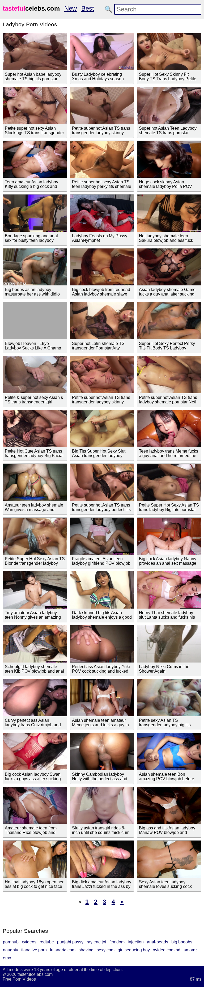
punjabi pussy (70, 942)
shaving (86, 950)
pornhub (11, 942)
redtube (47, 942)
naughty (10, 950)
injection (136, 942)
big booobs (181, 942)
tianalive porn (34, 950)
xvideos (29, 942)
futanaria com (62, 950)
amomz (190, 950)
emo (7, 958)
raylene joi (96, 942)
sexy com (105, 950)
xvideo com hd (166, 950)
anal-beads (157, 942)
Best (87, 8)
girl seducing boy (134, 950)
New (70, 8)
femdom (117, 942)
